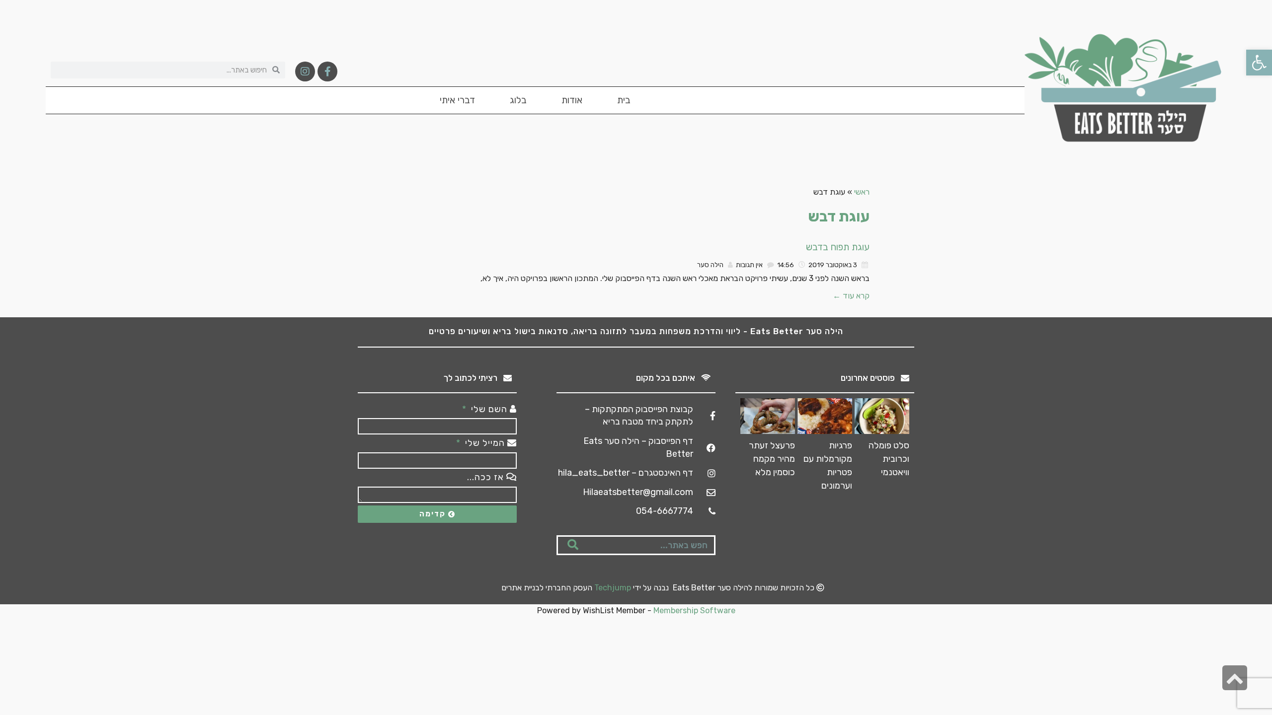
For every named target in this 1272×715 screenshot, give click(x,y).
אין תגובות (749, 265)
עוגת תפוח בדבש (838, 247)
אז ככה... (486, 477)
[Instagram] (305, 71)
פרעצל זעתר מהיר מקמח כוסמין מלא (772, 459)
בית (624, 100)
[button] (1259, 62)
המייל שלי (485, 442)
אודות (571, 100)
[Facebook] (327, 71)
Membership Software (694, 610)
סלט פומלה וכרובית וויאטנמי (889, 459)
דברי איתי (457, 100)
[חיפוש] (573, 545)
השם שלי (489, 409)
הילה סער (710, 265)
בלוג (518, 100)
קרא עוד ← (851, 295)
